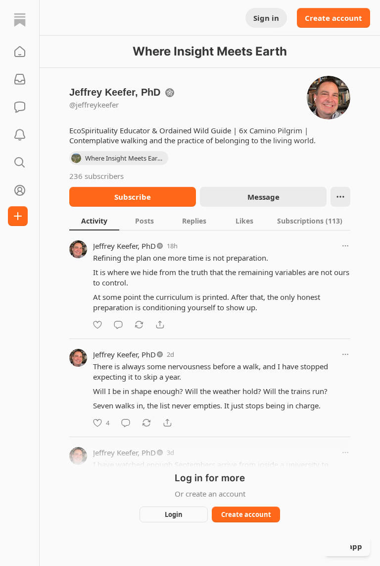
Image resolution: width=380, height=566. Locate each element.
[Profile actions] (340, 197)
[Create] (18, 216)
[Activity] (20, 135)
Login (174, 514)
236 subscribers (96, 176)
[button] (20, 51)
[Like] (97, 325)
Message (263, 197)
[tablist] (209, 220)
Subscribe (132, 197)
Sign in (266, 18)
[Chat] (20, 107)
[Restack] (139, 325)
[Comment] (118, 325)
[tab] (94, 220)
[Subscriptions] (20, 79)
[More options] (345, 246)
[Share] (159, 325)
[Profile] (20, 190)
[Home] (20, 20)
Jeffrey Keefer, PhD (124, 246)
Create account (333, 18)
